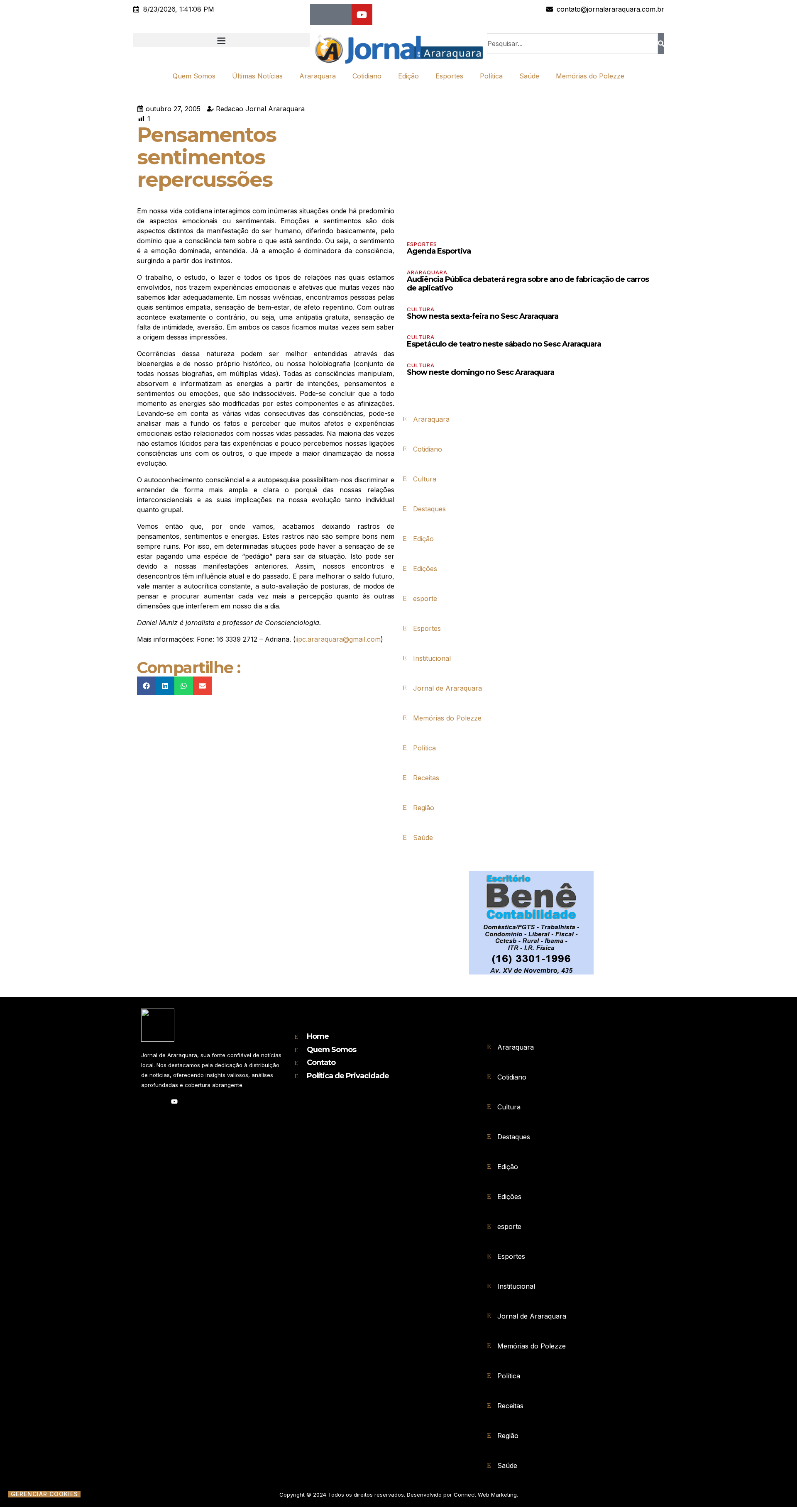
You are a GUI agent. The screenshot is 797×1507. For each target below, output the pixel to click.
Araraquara (317, 76)
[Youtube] (362, 14)
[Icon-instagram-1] (341, 14)
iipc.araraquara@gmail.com (338, 639)
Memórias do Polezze (590, 76)
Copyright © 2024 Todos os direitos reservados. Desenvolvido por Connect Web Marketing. (398, 1494)
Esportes (449, 76)
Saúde (529, 76)
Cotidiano (366, 76)
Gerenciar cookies (44, 1494)
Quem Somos (194, 76)
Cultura (421, 309)
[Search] (661, 43)
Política (491, 76)
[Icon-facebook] (320, 14)
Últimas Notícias (257, 76)
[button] (221, 40)
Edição (408, 76)
